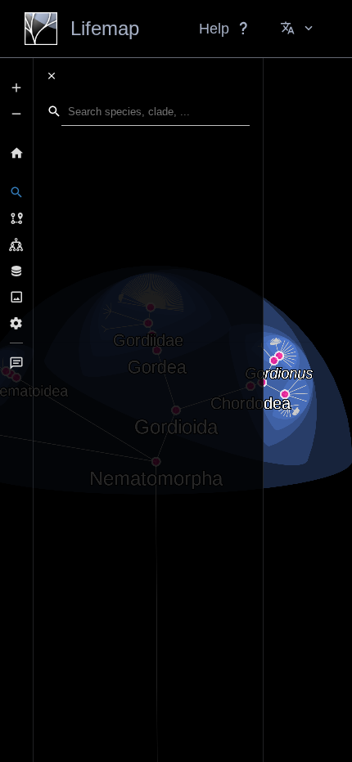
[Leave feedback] (16, 363)
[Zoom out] (16, 114)
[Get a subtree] (16, 244)
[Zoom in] (16, 87)
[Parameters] (16, 323)
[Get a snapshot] (16, 297)
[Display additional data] (16, 271)
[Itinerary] (16, 218)
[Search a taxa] (16, 192)
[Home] (16, 153)
